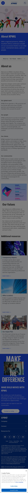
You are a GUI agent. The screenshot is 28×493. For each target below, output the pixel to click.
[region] (14, 481)
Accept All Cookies (14, 490)
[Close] (26, 470)
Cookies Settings (13, 486)
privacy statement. (19, 482)
